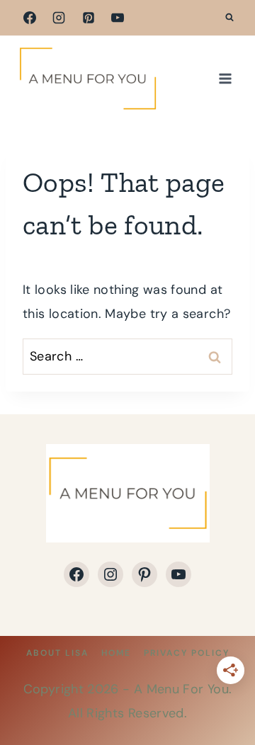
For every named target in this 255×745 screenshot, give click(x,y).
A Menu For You (181, 689)
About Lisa (57, 653)
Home (116, 653)
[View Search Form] (229, 17)
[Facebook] (29, 17)
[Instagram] (59, 17)
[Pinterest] (88, 17)
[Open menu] (225, 78)
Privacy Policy (187, 653)
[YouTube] (117, 17)
